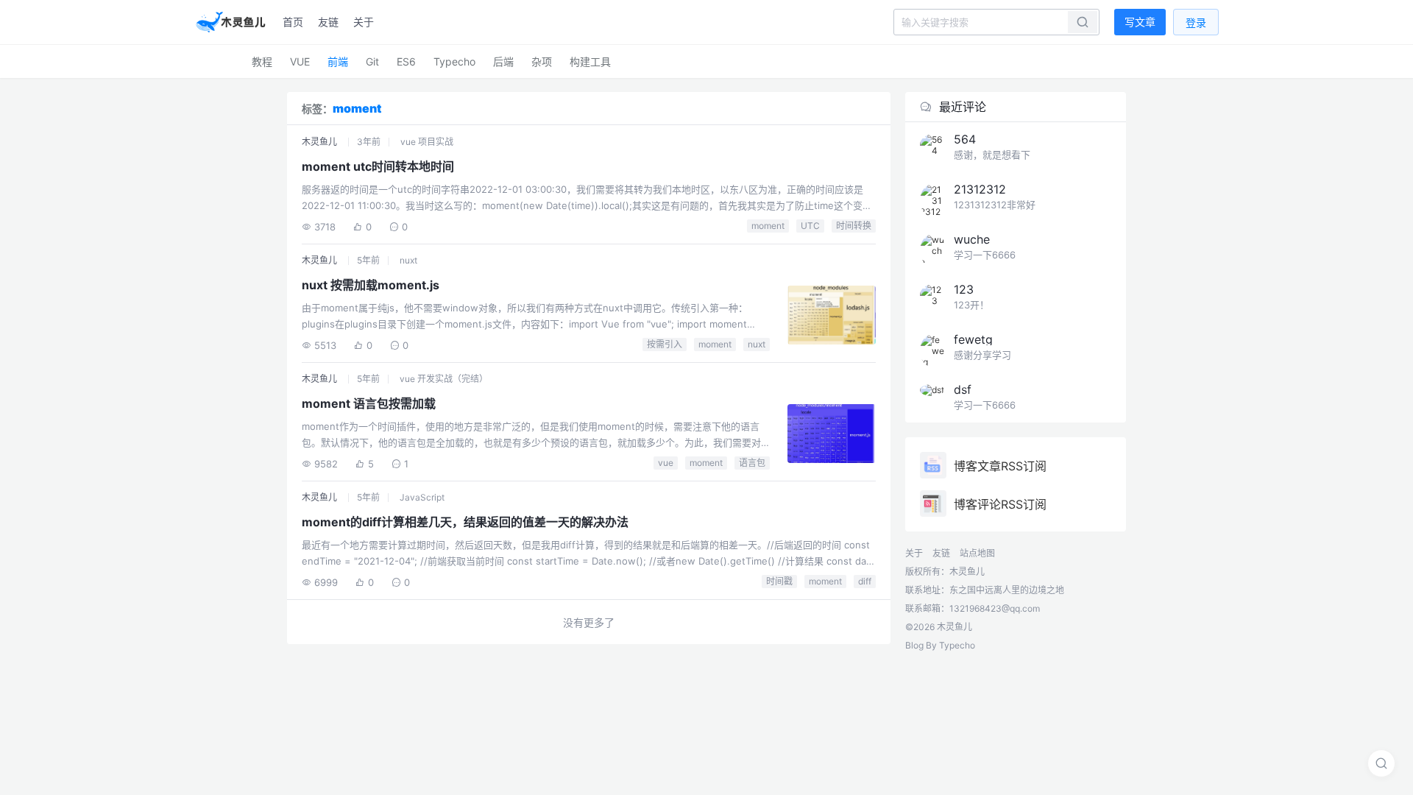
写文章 (1140, 21)
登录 (1196, 22)
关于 (363, 21)
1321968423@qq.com (994, 608)
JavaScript (422, 497)
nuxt (408, 260)
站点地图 (977, 553)
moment (768, 225)
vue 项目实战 (426, 141)
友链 (328, 21)
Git (372, 61)
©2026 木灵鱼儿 (938, 626)
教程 (262, 61)
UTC (810, 225)
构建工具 (590, 61)
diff (864, 581)
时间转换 (853, 225)
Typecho (454, 61)
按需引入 (664, 344)
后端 (503, 61)
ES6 (406, 61)
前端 (337, 61)
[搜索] (1381, 763)
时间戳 (779, 581)
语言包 (752, 462)
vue (665, 462)
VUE (300, 61)
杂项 (541, 61)
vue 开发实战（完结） (444, 378)
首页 (293, 21)
